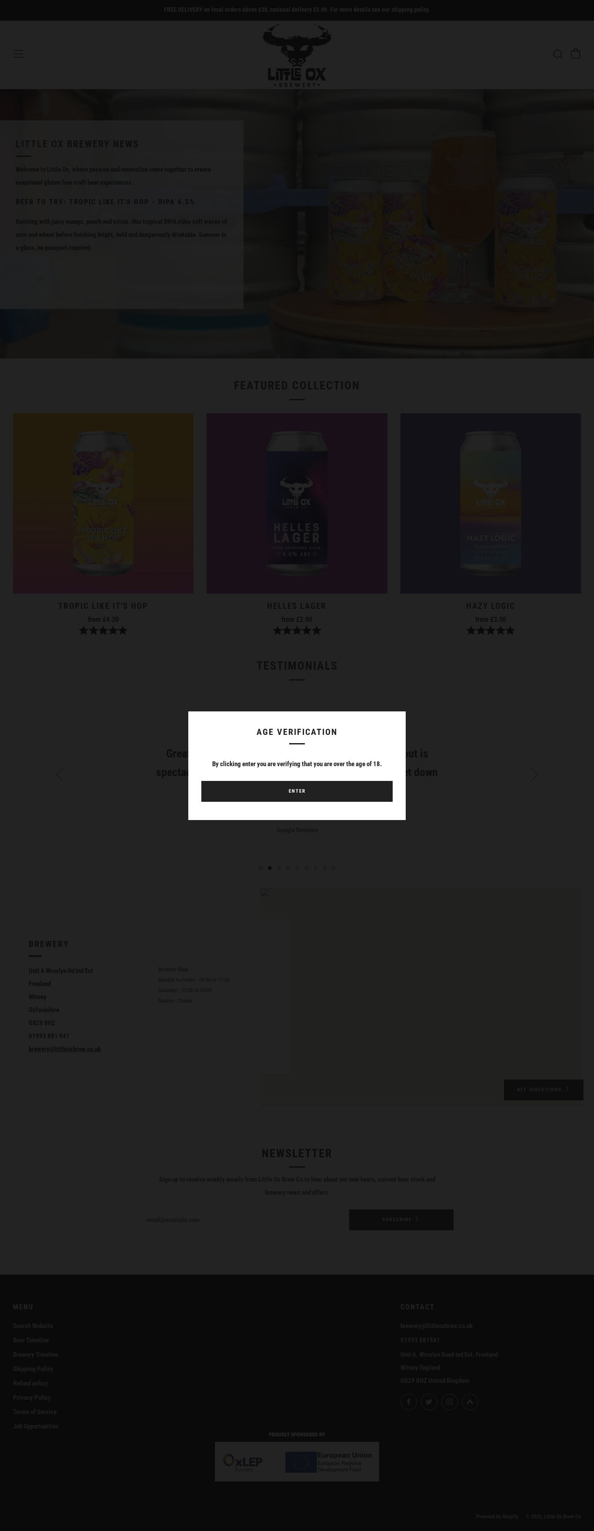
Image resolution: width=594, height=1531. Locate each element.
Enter (297, 791)
